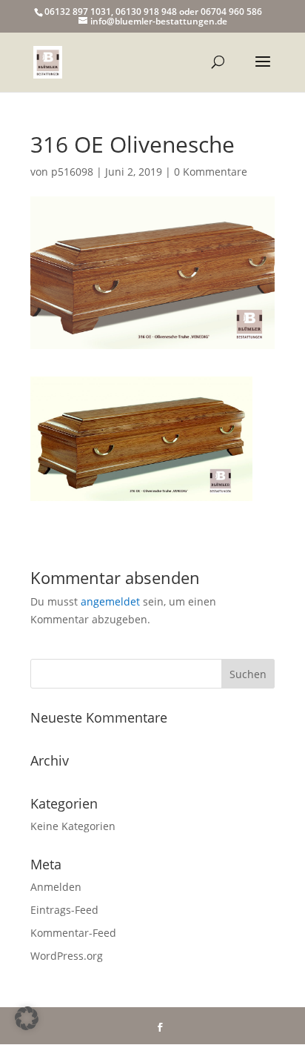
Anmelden (55, 887)
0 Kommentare (210, 172)
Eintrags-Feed (64, 910)
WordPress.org (66, 956)
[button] (26, 1018)
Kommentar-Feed (73, 933)
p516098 (72, 172)
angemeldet (110, 601)
